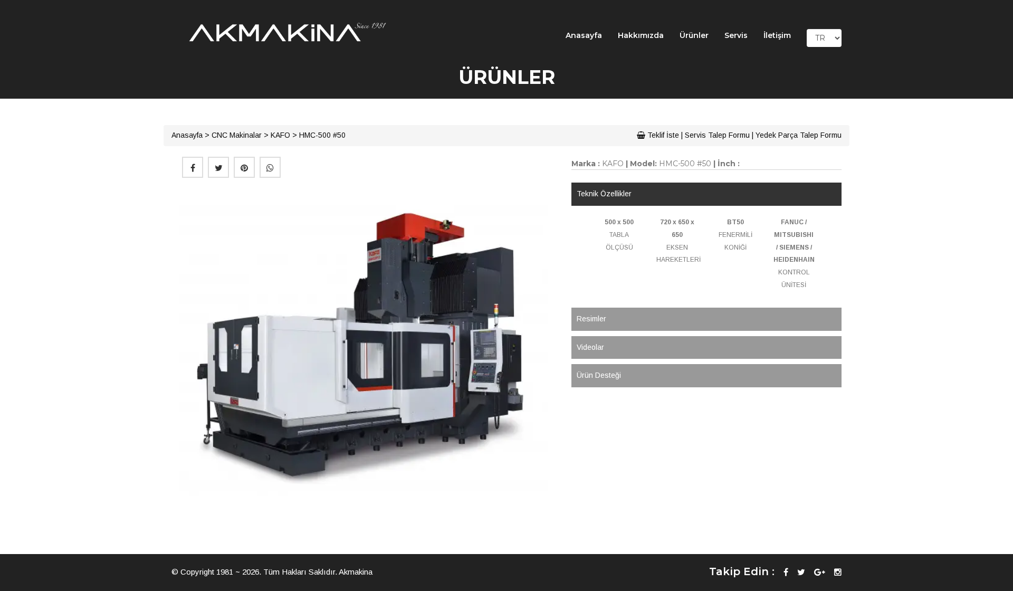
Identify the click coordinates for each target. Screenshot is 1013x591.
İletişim (777, 35)
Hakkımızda (641, 35)
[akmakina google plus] (819, 572)
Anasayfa (584, 35)
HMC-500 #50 (322, 135)
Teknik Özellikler (604, 193)
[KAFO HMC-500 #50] (363, 346)
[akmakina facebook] (785, 572)
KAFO (280, 135)
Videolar (590, 347)
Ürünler (694, 35)
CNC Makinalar (237, 135)
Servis (736, 35)
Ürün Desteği (599, 375)
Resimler (591, 318)
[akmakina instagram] (838, 572)
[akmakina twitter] (801, 572)
